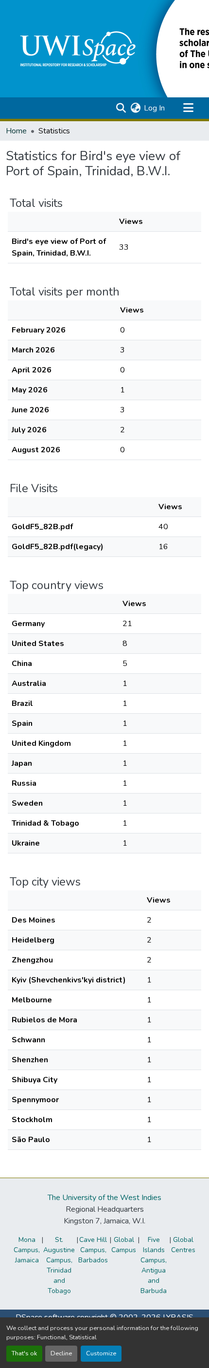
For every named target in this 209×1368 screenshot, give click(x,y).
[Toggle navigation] (188, 108)
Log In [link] (154, 108)
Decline (61, 1353)
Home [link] (16, 131)
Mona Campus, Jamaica (27, 1250)
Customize (101, 1353)
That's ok (24, 1353)
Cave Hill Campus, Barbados (93, 1250)
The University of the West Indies (104, 1197)
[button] (121, 108)
